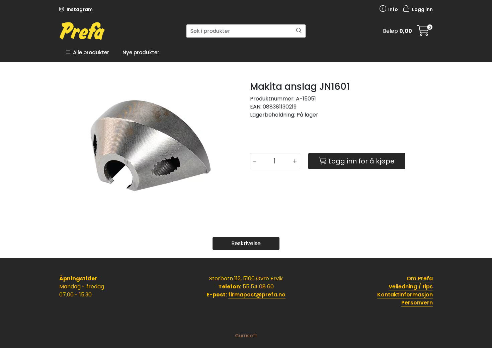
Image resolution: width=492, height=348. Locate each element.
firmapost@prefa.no (256, 294)
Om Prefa (420, 278)
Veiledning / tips (411, 286)
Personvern (417, 302)
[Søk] (299, 31)
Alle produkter (89, 52)
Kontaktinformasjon (405, 294)
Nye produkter (140, 52)
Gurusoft (246, 335)
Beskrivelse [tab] (246, 243)
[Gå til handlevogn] (423, 33)
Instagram (79, 9)
